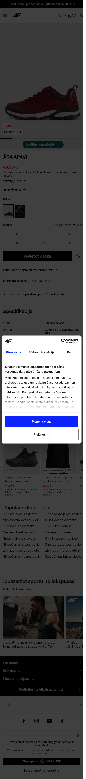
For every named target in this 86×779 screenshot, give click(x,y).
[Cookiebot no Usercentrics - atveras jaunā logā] (60, 341)
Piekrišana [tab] (13, 352)
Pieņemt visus (41, 421)
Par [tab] (69, 352)
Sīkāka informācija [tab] (42, 352)
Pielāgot (39, 434)
